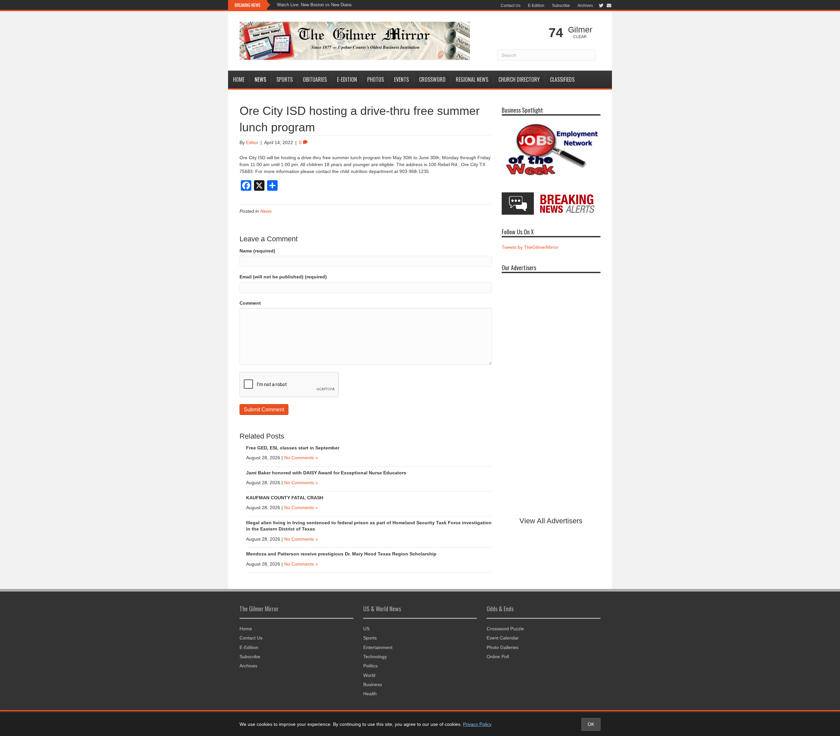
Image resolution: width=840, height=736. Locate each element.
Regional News (472, 79)
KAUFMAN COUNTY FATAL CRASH (284, 497)
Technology (375, 656)
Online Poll (498, 656)
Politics (370, 665)
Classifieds (562, 79)
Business (372, 684)
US (366, 628)
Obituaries (315, 79)
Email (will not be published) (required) (283, 276)
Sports (284, 79)
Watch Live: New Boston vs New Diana (314, 4)
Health (370, 693)
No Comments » (301, 457)
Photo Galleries (502, 647)
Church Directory (519, 79)
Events (401, 79)
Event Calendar (503, 637)
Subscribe (561, 5)
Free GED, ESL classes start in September (292, 447)
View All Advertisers (550, 521)
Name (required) (257, 250)
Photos (375, 79)
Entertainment (377, 647)
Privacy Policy (477, 724)
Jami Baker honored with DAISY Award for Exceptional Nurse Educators (326, 472)
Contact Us (510, 5)
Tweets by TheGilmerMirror (530, 247)
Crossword (432, 79)
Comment (250, 303)
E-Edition (536, 5)
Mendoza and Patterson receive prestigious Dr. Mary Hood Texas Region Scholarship (341, 553)
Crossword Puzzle (505, 628)
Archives (585, 5)
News (260, 79)
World (369, 675)
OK (591, 724)
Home (238, 79)
